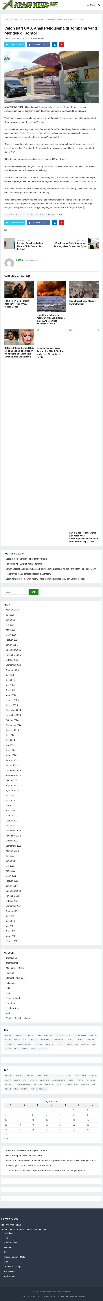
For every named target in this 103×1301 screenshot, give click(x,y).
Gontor (40, 215)
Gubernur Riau (80, 1035)
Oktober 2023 (12, 780)
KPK (24, 1040)
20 (47, 1125)
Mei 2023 (10, 805)
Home (6, 19)
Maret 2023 (11, 815)
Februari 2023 (12, 820)
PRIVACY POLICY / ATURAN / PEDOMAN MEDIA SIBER (24, 1230)
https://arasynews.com (33, 260)
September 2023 (13, 785)
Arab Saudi (9, 1035)
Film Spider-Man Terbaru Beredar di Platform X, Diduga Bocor (17, 304)
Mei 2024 (10, 745)
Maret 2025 (11, 695)
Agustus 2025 (12, 670)
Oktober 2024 (12, 720)
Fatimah (30, 215)
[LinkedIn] (54, 44)
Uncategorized (12, 1008)
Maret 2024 (11, 755)
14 (60, 1120)
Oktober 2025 (12, 660)
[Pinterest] (61, 44)
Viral (8, 1013)
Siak (16, 1049)
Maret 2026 (11, 635)
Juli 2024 (10, 735)
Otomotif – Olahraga (15, 978)
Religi (8, 988)
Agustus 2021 (12, 911)
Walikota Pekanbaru (39, 1049)
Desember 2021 (13, 891)
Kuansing (33, 1040)
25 (20, 1130)
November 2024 (13, 715)
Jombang (51, 215)
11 (20, 1120)
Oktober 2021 (12, 901)
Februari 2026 (12, 640)
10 (6, 1120)
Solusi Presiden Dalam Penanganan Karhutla (26, 559)
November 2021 (13, 896)
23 (88, 1125)
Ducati (68, 1035)
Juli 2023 (10, 795)
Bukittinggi (49, 1035)
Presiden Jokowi (71, 1044)
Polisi (59, 1044)
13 (47, 1120)
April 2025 (10, 690)
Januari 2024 (12, 765)
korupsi (17, 1040)
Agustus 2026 (12, 609)
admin (7, 38)
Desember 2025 (13, 650)
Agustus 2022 (12, 851)
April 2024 (10, 750)
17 (6, 1125)
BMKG (39, 1035)
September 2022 (13, 846)
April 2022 (10, 871)
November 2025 (13, 655)
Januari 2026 (12, 645)
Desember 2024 (13, 710)
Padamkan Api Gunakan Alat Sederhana (24, 564)
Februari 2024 (12, 760)
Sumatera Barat (13, 998)
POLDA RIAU (49, 1044)
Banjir (19, 1035)
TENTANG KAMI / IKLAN (11, 1225)
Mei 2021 (10, 926)
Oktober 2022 (12, 840)
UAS (60, 215)
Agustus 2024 (12, 730)
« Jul (6, 1138)
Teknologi (10, 1003)
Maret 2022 (11, 876)
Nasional (10, 973)
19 (33, 1125)
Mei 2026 (10, 625)
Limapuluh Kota (58, 1040)
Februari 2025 (12, 700)
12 (33, 1120)
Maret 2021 (11, 936)
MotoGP (71, 1040)
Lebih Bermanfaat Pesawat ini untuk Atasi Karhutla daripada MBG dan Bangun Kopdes (45, 579)
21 (60, 1125)
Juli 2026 (10, 615)
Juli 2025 (10, 675)
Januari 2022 (12, 886)
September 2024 (13, 725)
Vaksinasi (24, 1049)
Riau (8, 993)
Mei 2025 (10, 685)
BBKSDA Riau (29, 1035)
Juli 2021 (10, 916)
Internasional (12, 963)
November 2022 (13, 835)
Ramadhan (85, 1044)
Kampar (8, 1040)
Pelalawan (9, 1044)
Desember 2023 (13, 770)
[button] (91, 5)
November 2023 (13, 775)
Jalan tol (93, 1035)
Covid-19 (59, 1035)
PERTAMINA (38, 1044)
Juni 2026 (10, 620)
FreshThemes (65, 1292)
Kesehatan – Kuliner (15, 968)
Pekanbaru (11, 983)
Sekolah (8, 1049)
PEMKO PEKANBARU (23, 1044)
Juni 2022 (10, 861)
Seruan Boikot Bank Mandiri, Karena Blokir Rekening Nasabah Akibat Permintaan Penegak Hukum (51, 569)
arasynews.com (45, 1292)
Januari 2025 (12, 705)
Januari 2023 (12, 825)
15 (74, 1120)
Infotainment (17, 19)
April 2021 (10, 931)
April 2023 (10, 810)
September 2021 (13, 906)
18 (20, 1125)
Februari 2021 (12, 941)
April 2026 (10, 630)
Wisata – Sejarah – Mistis (18, 1018)
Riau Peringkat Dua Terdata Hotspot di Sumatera (28, 574)
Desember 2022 (13, 830)
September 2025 (13, 665)
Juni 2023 (10, 800)
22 (74, 1125)
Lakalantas (44, 1040)
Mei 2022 (10, 866)
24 (6, 1130)
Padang (80, 1040)
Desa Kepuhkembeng (15, 215)
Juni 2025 (10, 680)
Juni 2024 (10, 740)
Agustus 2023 (12, 790)
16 (88, 1120)
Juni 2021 (10, 921)
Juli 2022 (10, 855)
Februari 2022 (12, 881)
